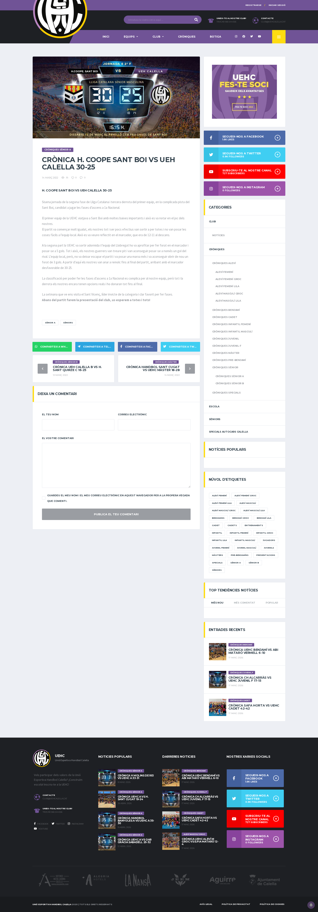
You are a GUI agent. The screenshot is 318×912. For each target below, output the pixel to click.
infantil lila (219, 540)
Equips (129, 36)
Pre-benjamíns (240, 555)
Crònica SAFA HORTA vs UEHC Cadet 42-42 (253, 706)
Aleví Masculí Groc (229, 293)
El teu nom (50, 414)
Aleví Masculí (247, 503)
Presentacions (265, 555)
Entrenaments (254, 525)
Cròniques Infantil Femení (231, 324)
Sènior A (50, 322)
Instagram (77, 824)
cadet (216, 525)
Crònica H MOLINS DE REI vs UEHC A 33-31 (136, 777)
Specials (217, 562)
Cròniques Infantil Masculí (232, 331)
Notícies (218, 235)
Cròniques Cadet (224, 317)
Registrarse (253, 5)
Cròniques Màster (225, 352)
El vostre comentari (58, 438)
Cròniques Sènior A (229, 376)
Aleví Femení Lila (227, 286)
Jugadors (269, 540)
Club (156, 36)
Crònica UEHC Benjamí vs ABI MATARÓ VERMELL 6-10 (253, 651)
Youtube (43, 829)
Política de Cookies (272, 904)
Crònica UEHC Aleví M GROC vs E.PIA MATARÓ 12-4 (200, 841)
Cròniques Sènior (225, 367)
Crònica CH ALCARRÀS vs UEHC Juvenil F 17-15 (249, 679)
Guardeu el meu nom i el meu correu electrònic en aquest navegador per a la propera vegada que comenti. (118, 498)
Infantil (217, 533)
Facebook (42, 824)
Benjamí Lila (264, 518)
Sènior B (254, 562)
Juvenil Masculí (246, 548)
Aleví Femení (224, 271)
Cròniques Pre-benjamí (229, 360)
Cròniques (186, 36)
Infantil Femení (239, 533)
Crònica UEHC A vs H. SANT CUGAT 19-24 (133, 798)
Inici (106, 36)
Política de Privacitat (236, 904)
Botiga (215, 36)
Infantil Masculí (245, 540)
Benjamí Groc (240, 518)
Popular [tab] (272, 602)
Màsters (217, 555)
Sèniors (68, 322)
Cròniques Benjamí (226, 309)
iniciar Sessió (277, 5)
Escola (214, 406)
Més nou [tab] (217, 602)
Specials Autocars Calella (228, 431)
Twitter (59, 824)
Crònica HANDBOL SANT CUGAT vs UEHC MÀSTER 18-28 (153, 368)
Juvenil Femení (220, 548)
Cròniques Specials (226, 392)
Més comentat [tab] (244, 602)
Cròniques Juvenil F (226, 345)
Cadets (232, 525)
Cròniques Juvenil (225, 338)
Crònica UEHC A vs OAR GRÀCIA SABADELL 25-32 (135, 841)
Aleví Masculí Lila (228, 300)
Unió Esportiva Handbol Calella (51, 904)
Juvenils (269, 548)
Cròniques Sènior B (229, 383)
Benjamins (218, 518)
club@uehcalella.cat (273, 22)
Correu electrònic (132, 414)
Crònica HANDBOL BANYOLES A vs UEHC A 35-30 (136, 820)
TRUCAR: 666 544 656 (226, 22)
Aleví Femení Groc (228, 279)
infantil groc (264, 533)
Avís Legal (206, 904)
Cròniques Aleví (224, 263)
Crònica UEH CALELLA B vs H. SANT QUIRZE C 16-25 (77, 368)
